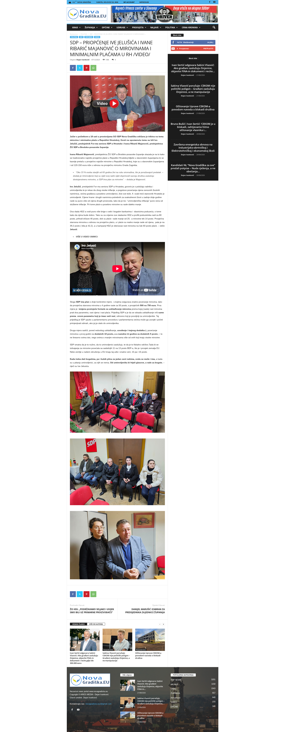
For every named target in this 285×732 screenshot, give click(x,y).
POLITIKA (170, 27)
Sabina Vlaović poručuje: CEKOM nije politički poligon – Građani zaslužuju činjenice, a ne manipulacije (116, 657)
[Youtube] (214, 2)
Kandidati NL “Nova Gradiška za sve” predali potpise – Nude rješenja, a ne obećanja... (193, 168)
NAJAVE (154, 27)
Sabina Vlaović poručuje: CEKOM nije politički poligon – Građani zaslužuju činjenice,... (151, 701)
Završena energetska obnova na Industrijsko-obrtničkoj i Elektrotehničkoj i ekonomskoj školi (193, 147)
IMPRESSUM (144, 2)
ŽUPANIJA (90, 27)
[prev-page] (159, 624)
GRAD (75, 27)
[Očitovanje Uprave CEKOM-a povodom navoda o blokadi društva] (150, 640)
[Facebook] (210, 2)
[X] (80, 68)
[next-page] (163, 624)
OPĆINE (106, 27)
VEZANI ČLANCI (78, 624)
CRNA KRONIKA (190, 27)
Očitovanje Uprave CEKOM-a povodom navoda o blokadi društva (148, 655)
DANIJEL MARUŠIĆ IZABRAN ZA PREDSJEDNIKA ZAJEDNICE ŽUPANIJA (145, 611)
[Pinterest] (87, 68)
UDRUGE (121, 27)
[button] (214, 27)
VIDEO (97, 37)
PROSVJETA (138, 27)
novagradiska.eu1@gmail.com (98, 704)
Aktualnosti (175, 698)
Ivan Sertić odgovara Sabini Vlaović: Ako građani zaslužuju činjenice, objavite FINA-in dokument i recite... (193, 68)
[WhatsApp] (93, 68)
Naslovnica (74, 34)
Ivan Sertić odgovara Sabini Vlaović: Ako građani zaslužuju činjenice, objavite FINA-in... (150, 685)
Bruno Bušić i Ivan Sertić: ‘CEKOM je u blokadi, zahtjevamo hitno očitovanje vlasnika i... (193, 127)
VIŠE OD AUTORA (96, 624)
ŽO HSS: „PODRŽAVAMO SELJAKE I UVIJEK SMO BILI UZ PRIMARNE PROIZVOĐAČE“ (92, 611)
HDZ (72, 650)
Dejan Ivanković (83, 60)
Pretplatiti (208, 48)
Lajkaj (210, 42)
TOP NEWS (88, 37)
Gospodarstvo (108, 650)
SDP (81, 37)
